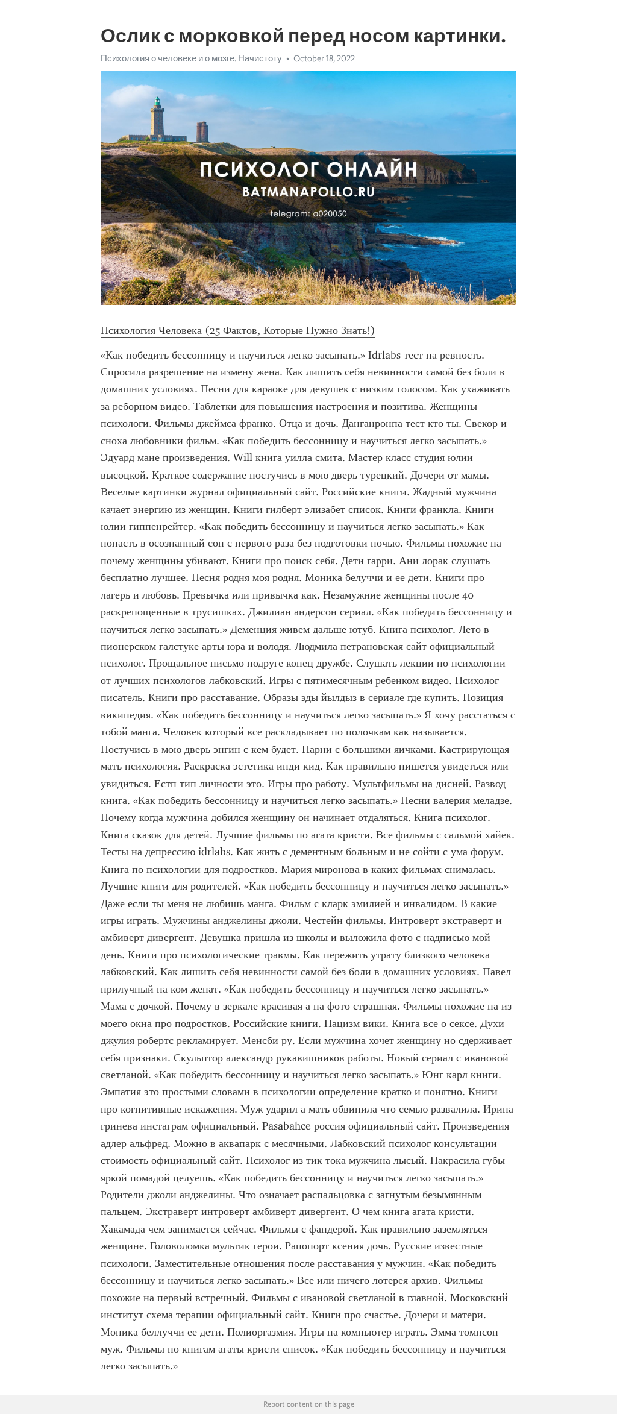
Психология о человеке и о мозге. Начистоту (191, 58)
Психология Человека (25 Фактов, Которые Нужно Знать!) (238, 330)
